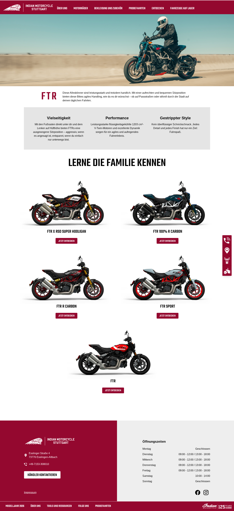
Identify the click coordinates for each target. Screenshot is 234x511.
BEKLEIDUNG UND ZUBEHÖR (108, 8)
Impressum (30, 492)
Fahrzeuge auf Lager (182, 8)
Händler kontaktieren (42, 475)
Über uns (62, 8)
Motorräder (81, 8)
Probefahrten (137, 8)
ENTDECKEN (158, 8)
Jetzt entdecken (66, 241)
